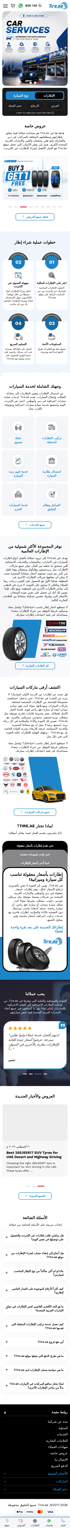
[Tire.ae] (58, 5)
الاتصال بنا (61, 1459)
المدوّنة (63, 1428)
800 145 (31, 5)
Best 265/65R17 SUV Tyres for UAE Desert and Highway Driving (33, 1154)
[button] (30, 83)
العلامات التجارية (57, 1441)
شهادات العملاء (58, 1447)
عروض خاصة (59, 1453)
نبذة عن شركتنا (58, 1421)
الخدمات (62, 1434)
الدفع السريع (59, 1466)
